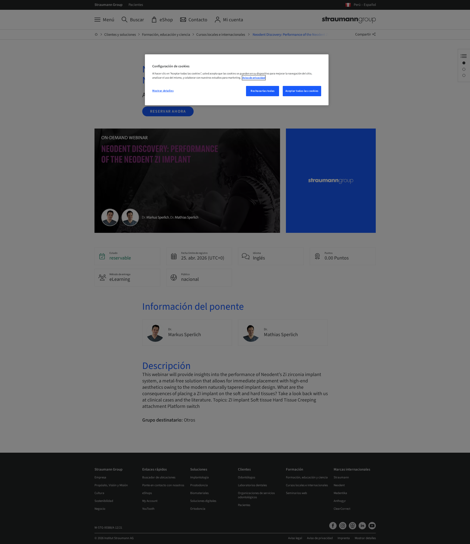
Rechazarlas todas (263, 91)
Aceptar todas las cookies (301, 91)
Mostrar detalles (163, 91)
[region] (237, 79)
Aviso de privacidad (253, 78)
